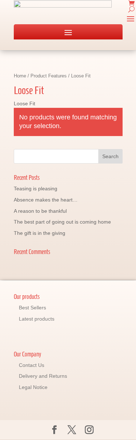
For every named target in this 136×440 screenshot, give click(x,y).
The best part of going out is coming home (62, 222)
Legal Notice (33, 387)
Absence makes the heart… (46, 200)
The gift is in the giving (39, 233)
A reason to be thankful (40, 211)
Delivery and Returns (43, 376)
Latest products (36, 319)
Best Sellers (32, 307)
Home (20, 76)
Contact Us (31, 365)
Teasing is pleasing (35, 188)
